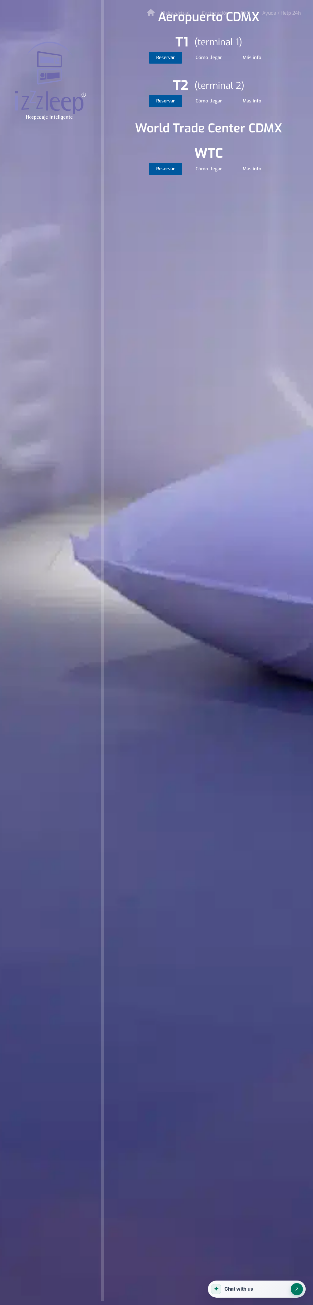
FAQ (245, 13)
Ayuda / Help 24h (281, 13)
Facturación (215, 13)
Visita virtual (175, 13)
